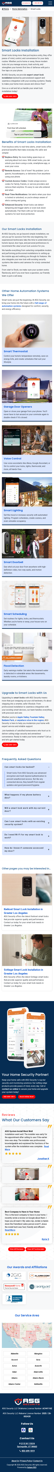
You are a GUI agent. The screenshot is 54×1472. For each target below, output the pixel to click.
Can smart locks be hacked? (20, 767)
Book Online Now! (27, 1097)
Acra (38, 1360)
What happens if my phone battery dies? (23, 796)
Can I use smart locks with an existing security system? (25, 823)
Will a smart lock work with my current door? (25, 809)
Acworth (38, 1366)
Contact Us (27, 3)
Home (6, 9)
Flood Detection (14, 666)
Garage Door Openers (18, 406)
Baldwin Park (8, 720)
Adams (14, 1378)
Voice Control (12, 458)
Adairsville (38, 1372)
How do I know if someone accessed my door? (24, 849)
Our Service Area (27, 1315)
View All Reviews (16, 1249)
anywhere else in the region (30, 720)
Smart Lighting (13, 510)
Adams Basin (38, 1378)
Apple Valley (23, 717)
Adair (14, 1372)
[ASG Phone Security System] (27, 1174)
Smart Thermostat (16, 351)
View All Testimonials (35, 1249)
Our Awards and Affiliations (27, 1267)
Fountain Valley (37, 717)
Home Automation (19, 9)
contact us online (10, 1089)
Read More (10, 1230)
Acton (14, 1366)
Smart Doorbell (13, 562)
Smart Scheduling (15, 614)
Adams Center (14, 1384)
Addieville (38, 1384)
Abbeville (14, 1354)
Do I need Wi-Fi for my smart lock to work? (24, 836)
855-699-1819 (38, 3)
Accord (14, 1360)
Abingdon (38, 1354)
